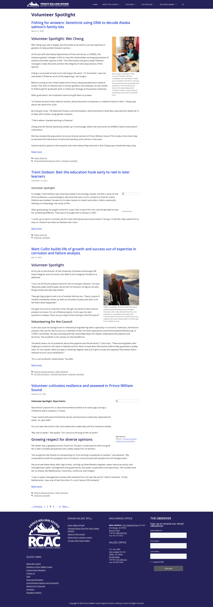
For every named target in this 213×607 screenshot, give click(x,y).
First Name (154, 541)
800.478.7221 (121, 533)
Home (95, 4)
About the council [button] (110, 4)
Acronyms (30, 589)
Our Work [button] (129, 4)
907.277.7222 (114, 530)
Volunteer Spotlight (69, 161)
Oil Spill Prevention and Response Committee (126, 440)
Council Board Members (36, 570)
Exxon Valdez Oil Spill (76, 525)
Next (65, 506)
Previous (36, 506)
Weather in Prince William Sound (39, 567)
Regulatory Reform (34, 592)
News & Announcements (44, 372)
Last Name (154, 551)
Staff (28, 576)
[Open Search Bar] (183, 4)
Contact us (30, 573)
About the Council (33, 564)
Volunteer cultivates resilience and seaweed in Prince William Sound (82, 387)
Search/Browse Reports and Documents (42, 583)
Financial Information (34, 580)
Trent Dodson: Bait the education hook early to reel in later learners (80, 174)
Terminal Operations (58, 374)
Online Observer (40, 158)
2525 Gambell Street (130, 525)
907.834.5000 (114, 557)
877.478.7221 (121, 560)
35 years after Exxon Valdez (79, 541)
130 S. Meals (114, 552)
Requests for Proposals (35, 586)
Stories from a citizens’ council (80, 537)
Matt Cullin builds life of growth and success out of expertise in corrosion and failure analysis (83, 251)
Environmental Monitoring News (47, 161)
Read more (36, 151)
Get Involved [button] (147, 4)
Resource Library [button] (167, 4)
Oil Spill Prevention (41, 374)
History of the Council (76, 534)
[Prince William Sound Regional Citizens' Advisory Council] (48, 4)
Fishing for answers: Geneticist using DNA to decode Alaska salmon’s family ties (80, 24)
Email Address (156, 530)
